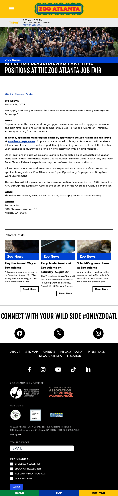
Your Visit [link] (98, 493)
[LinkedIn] (88, 369)
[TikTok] (73, 369)
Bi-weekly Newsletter (28, 464)
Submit (16, 486)
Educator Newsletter (28, 468)
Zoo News (13, 60)
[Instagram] (43, 369)
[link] (59, 8)
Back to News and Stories (19, 94)
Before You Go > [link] (33, 25)
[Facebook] (29, 369)
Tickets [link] (19, 493)
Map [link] (59, 493)
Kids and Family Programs (30, 473)
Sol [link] (19, 434)
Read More (29, 289)
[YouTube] (58, 369)
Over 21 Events (23, 478)
